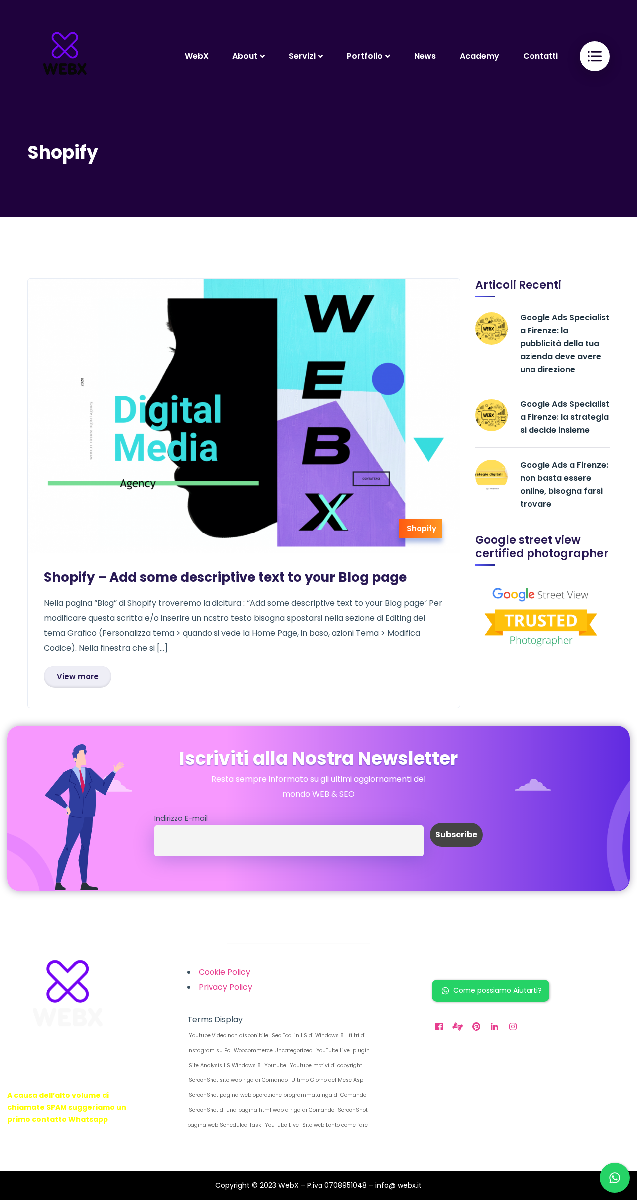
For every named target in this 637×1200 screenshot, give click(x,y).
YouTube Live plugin (342, 1050)
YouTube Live (281, 1125)
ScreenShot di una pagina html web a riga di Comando (260, 1110)
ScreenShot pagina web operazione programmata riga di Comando (276, 1095)
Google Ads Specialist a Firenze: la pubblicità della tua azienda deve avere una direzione (564, 343)
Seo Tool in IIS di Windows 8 (307, 1035)
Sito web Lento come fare (334, 1125)
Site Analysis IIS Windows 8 (224, 1065)
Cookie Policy (224, 972)
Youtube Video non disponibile (227, 1035)
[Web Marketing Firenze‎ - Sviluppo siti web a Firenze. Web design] (64, 55)
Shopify (421, 528)
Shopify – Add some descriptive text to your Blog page (225, 577)
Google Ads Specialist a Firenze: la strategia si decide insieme (564, 417)
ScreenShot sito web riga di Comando (237, 1080)
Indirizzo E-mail (181, 818)
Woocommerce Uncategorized (272, 1050)
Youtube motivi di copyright (325, 1065)
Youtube (274, 1065)
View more (78, 676)
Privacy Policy (225, 987)
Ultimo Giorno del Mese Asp (326, 1080)
